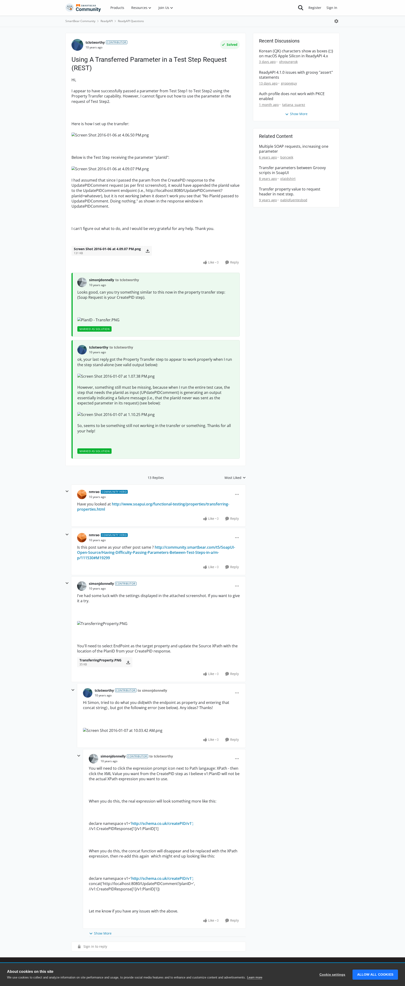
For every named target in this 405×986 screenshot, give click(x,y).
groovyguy (289, 83)
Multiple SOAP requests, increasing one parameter (293, 149)
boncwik (286, 157)
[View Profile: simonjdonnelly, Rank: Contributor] (81, 586)
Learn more (254, 977)
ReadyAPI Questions (131, 21)
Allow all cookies (375, 974)
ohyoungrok (288, 61)
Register (314, 7)
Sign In (331, 7)
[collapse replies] (67, 491)
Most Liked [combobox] (235, 477)
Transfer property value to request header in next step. (289, 192)
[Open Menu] (336, 21)
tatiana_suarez (293, 104)
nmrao (94, 491)
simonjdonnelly (101, 280)
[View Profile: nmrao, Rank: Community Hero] (81, 494)
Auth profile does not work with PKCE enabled (292, 96)
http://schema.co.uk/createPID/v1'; (162, 823)
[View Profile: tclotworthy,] (82, 349)
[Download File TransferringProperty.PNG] (128, 662)
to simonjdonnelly (152, 690)
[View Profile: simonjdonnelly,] (82, 282)
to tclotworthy (127, 280)
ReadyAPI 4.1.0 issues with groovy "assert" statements (296, 75)
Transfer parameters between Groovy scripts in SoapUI (292, 170)
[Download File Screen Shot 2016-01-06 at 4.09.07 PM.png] (147, 251)
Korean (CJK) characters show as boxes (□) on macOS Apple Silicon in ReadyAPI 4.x (296, 53)
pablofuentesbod (293, 200)
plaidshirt (288, 178)
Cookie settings (332, 974)
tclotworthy (95, 42)
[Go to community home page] (83, 8)
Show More (103, 933)
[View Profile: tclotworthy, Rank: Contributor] (77, 45)
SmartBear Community (80, 21)
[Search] (301, 8)
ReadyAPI (107, 21)
